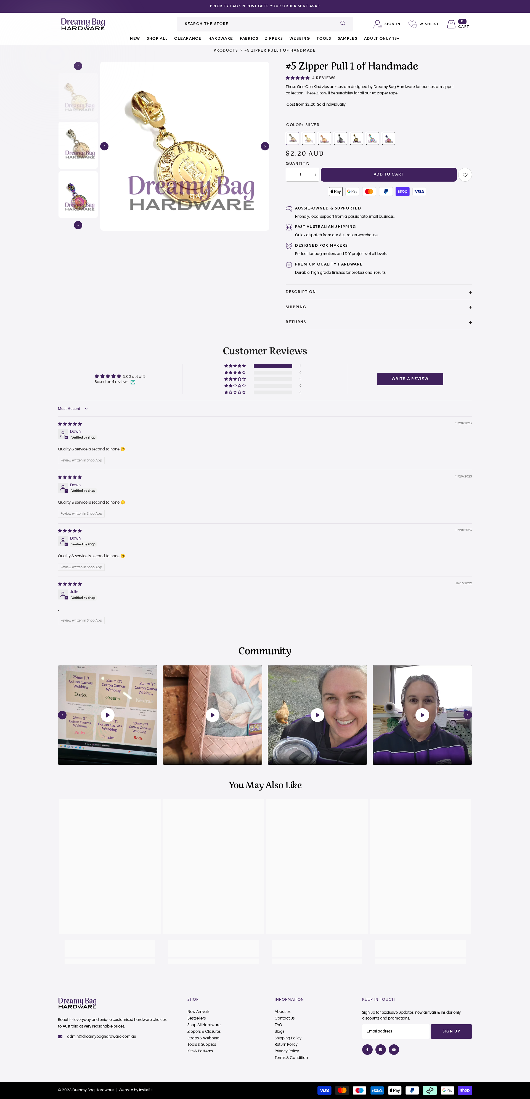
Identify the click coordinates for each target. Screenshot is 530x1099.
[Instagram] (380, 1049)
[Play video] (108, 715)
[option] (265, 6)
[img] (70, 424)
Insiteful (145, 1090)
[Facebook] (367, 1049)
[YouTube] (394, 1049)
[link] (465, 175)
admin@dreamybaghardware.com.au (101, 1036)
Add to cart (389, 174)
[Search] (265, 24)
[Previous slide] (62, 715)
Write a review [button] (410, 378)
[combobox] (254, 24)
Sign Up (451, 1031)
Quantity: (298, 163)
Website (126, 1090)
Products (226, 50)
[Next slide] (467, 715)
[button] (104, 146)
